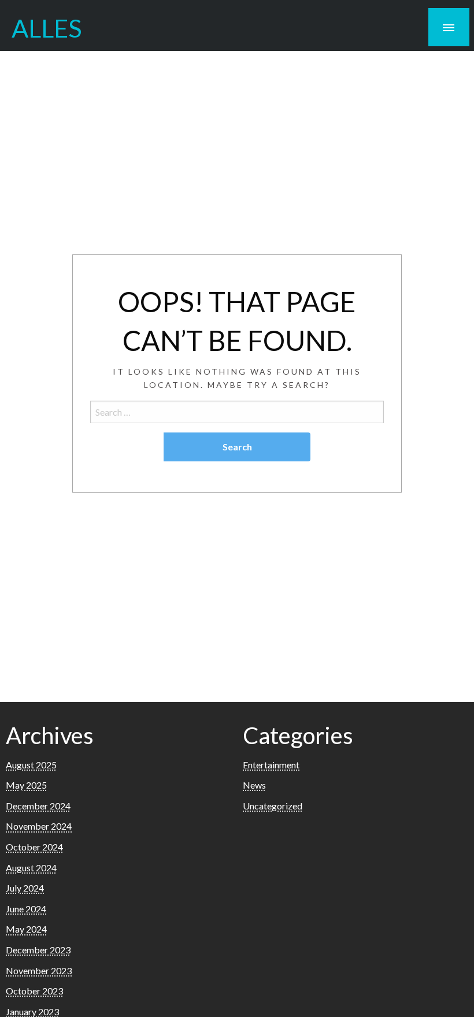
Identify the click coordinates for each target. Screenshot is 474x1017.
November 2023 (39, 970)
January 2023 (32, 1011)
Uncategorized (272, 805)
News (254, 784)
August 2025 (31, 764)
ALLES (47, 28)
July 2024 (25, 887)
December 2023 (38, 949)
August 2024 (31, 867)
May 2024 (26, 928)
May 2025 (26, 784)
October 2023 (34, 990)
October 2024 (34, 846)
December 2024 (38, 805)
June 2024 (26, 908)
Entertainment (271, 764)
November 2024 (39, 825)
